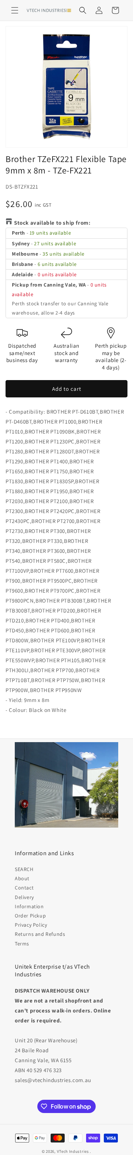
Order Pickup (30, 915)
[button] (15, 10)
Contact (24, 887)
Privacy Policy (31, 924)
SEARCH (24, 869)
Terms (22, 943)
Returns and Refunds (40, 934)
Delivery (24, 897)
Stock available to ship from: (52, 222)
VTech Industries (73, 1151)
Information (29, 906)
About (22, 878)
